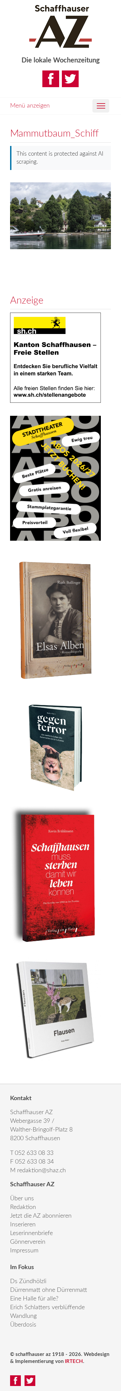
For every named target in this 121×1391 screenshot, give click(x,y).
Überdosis (23, 1325)
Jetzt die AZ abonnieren (41, 1216)
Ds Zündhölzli (28, 1281)
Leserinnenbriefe (31, 1233)
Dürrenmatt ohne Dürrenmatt (48, 1290)
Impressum (24, 1251)
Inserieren (23, 1225)
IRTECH (74, 1361)
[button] (100, 106)
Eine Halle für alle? (34, 1299)
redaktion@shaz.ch (41, 1171)
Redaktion (23, 1207)
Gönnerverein (27, 1242)
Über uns (22, 1199)
